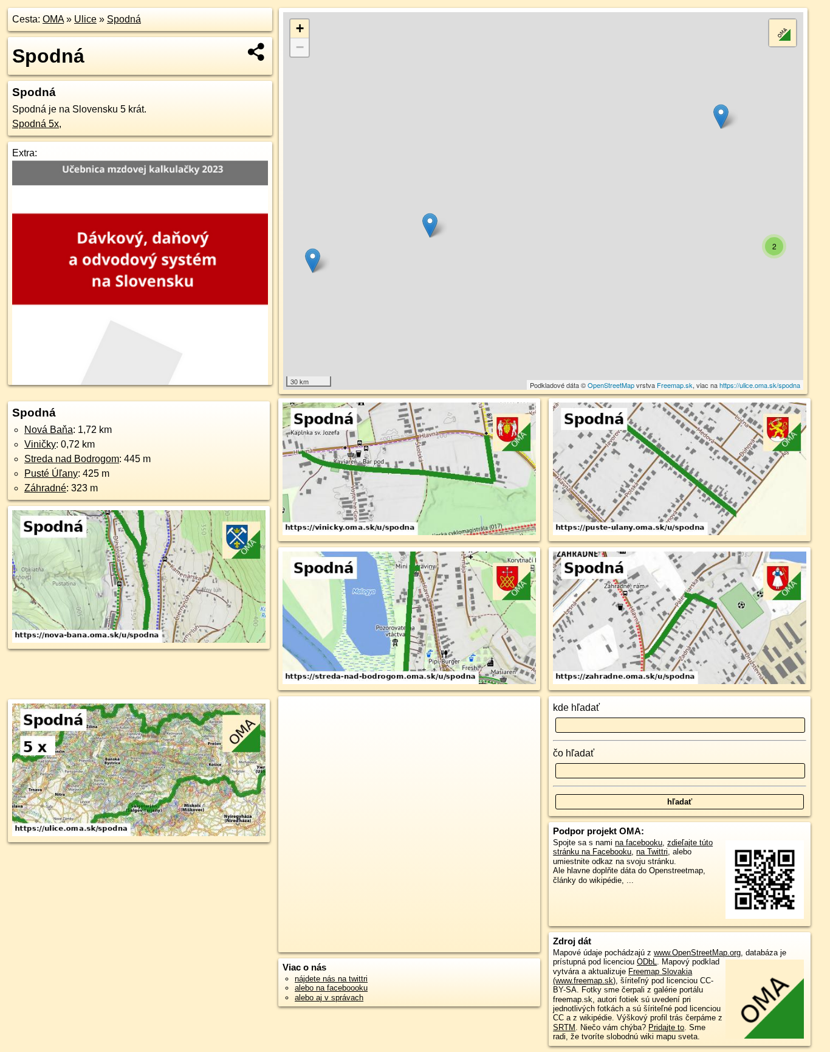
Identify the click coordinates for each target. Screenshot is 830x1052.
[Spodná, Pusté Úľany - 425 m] (679, 470)
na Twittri (652, 851)
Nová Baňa (48, 429)
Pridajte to (666, 1027)
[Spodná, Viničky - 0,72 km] (409, 470)
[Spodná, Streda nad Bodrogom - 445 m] (409, 619)
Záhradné (45, 488)
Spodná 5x (35, 124)
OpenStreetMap (611, 385)
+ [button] (300, 28)
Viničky (40, 444)
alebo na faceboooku (331, 987)
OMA (53, 19)
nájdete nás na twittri (331, 978)
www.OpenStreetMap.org (697, 952)
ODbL (647, 961)
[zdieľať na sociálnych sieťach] (256, 51)
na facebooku (638, 842)
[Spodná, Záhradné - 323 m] (679, 619)
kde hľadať (576, 707)
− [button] (300, 47)
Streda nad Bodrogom (71, 459)
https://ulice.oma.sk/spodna (759, 385)
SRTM (564, 1027)
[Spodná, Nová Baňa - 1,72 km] (139, 577)
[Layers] (782, 32)
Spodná (124, 19)
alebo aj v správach (329, 997)
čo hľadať (573, 753)
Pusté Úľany (51, 473)
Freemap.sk (675, 385)
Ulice (85, 19)
